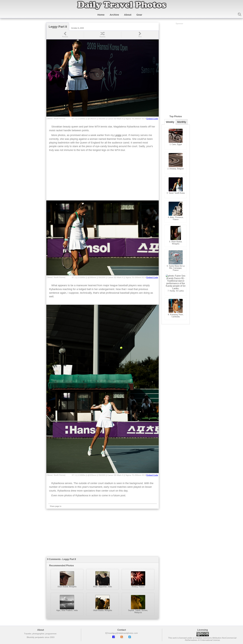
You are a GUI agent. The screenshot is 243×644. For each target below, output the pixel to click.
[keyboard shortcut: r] (102, 35)
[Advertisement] (102, 178)
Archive (114, 14)
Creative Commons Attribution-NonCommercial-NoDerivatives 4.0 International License (211, 639)
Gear (139, 14)
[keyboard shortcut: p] (65, 35)
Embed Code (152, 119)
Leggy (118, 135)
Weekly (170, 122)
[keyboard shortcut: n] (140, 35)
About (127, 14)
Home (100, 14)
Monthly (181, 122)
